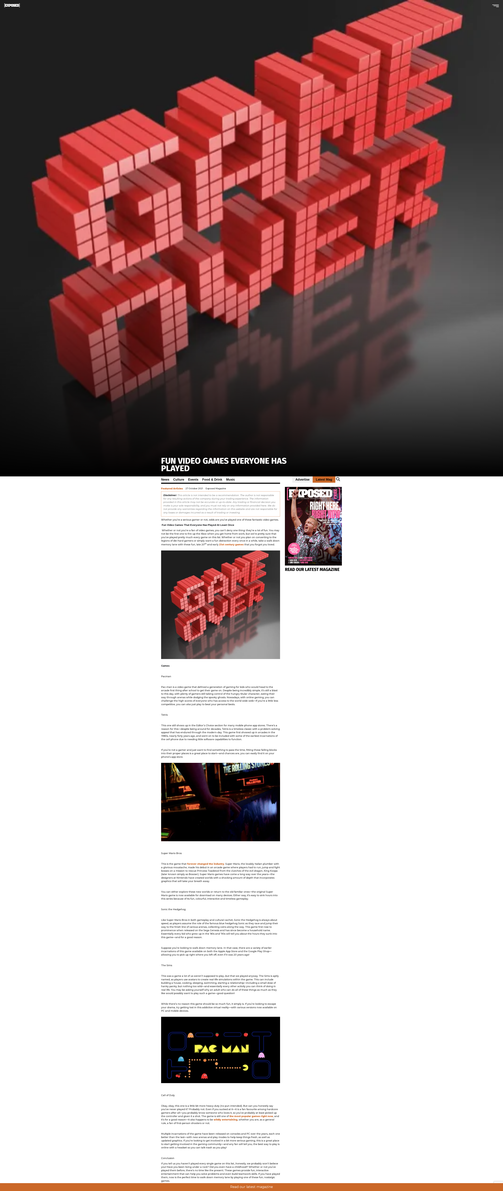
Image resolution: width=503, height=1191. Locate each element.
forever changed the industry (205, 863)
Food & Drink (212, 479)
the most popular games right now (251, 1116)
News (165, 479)
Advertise (302, 479)
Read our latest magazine (251, 1186)
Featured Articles (172, 488)
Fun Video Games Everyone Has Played (224, 464)
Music (230, 479)
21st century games (231, 544)
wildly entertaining (225, 1119)
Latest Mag (324, 479)
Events (193, 479)
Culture (178, 479)
